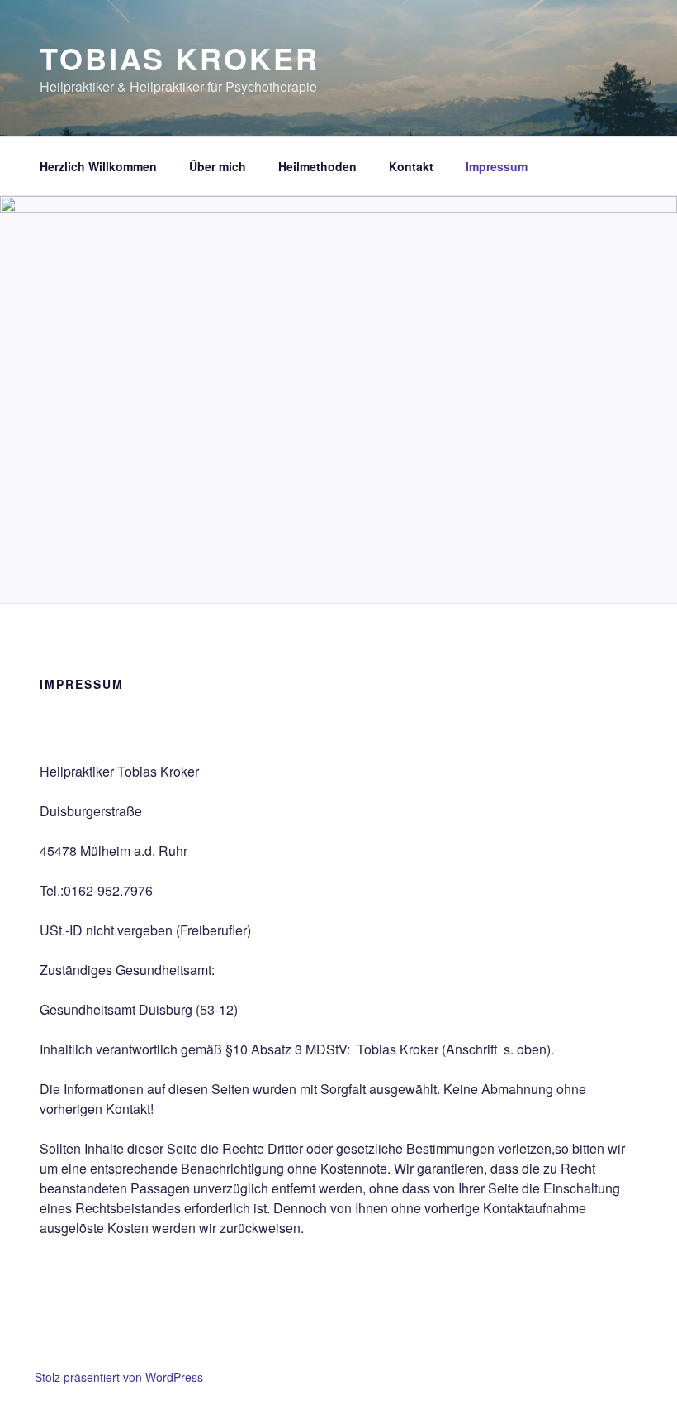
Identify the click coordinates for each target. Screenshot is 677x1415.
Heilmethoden (317, 166)
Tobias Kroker (179, 57)
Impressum (497, 166)
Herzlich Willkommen (98, 166)
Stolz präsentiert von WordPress (119, 1377)
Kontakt (411, 166)
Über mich (217, 166)
